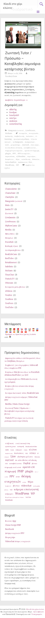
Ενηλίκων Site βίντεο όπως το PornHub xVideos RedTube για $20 (22, 373)
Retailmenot (11, 262)
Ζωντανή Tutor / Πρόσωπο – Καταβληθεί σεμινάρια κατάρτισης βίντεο (22, 61)
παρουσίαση (9, 156)
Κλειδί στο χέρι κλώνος (12, 5)
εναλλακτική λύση (23, 443)
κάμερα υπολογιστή (26, 489)
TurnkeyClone (11, 76)
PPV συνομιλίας (24, 153)
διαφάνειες (9, 159)
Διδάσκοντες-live (25, 162)
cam (7, 450)
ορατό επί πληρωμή (32, 151)
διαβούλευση (19, 136)
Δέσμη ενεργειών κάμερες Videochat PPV (21, 398)
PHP (21, 471)
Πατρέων (9, 238)
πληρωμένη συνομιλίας (14, 151)
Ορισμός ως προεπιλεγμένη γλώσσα (20, 334)
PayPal (26, 463)
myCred (25, 145)
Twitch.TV (10, 279)
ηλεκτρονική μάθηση (21, 139)
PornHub (9, 242)
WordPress (9, 165)
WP (17, 165)
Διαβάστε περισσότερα (16, 100)
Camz (25, 450)
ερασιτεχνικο (10, 446)
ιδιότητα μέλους (25, 456)
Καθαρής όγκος (11, 246)
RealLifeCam (11, 254)
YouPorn (9, 303)
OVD (6, 463)
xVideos (8, 291)
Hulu (7, 205)
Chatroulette (11, 189)
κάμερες (19, 450)
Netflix (8, 230)
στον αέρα (35, 145)
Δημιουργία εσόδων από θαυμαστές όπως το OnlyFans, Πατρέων (22, 359)
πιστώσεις (30, 136)
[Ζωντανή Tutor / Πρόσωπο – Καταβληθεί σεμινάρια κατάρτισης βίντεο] (23, 47)
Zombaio (9, 500)
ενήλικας (9, 443)
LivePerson (30, 130)
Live (7, 145)
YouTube (9, 307)
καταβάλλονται (30, 148)
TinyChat (9, 274)
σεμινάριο (31, 156)
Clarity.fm (9, 197)
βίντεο (16, 485)
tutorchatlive (10, 162)
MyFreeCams (11, 225)
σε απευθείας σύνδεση (13, 148)
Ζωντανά (9, 213)
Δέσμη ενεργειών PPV (14, 533)
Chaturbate (10, 193)
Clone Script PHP (13, 525)
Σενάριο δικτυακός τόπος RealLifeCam (22, 393)
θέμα (18, 159)
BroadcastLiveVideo (31, 446)
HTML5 (33, 453)
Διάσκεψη (8, 136)
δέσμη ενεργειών (18, 479)
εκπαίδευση (25, 159)
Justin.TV (9, 209)
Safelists (9, 266)
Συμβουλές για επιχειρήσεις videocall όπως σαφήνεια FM (21, 366)
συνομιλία (23, 133)
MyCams (37, 457)
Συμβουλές (8, 486)
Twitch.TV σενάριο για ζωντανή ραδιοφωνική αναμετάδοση (19, 419)
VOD (11, 490)
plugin (8, 153)
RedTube (9, 258)
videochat (26, 485)
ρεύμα (24, 482)
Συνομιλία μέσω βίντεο (15, 287)
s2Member (20, 156)
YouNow (9, 299)
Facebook (9, 529)
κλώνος (33, 449)
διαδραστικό (29, 142)
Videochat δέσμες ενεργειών (17, 541)
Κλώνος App (10, 521)
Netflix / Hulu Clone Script (17, 404)
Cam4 (12, 450)
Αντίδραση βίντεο (13, 250)
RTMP (18, 477)
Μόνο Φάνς (10, 234)
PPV (14, 153)
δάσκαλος (35, 159)
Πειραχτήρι (10, 537)
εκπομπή (20, 446)
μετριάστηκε (15, 145)
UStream (9, 283)
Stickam (8, 133)
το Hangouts (18, 142)
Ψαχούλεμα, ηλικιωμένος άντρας (14, 497)
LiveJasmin (10, 217)
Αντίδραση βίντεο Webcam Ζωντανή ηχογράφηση (21, 380)
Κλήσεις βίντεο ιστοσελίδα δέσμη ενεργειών (19, 387)
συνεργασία (33, 133)
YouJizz (8, 295)
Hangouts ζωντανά (16, 130)
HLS (26, 453)
